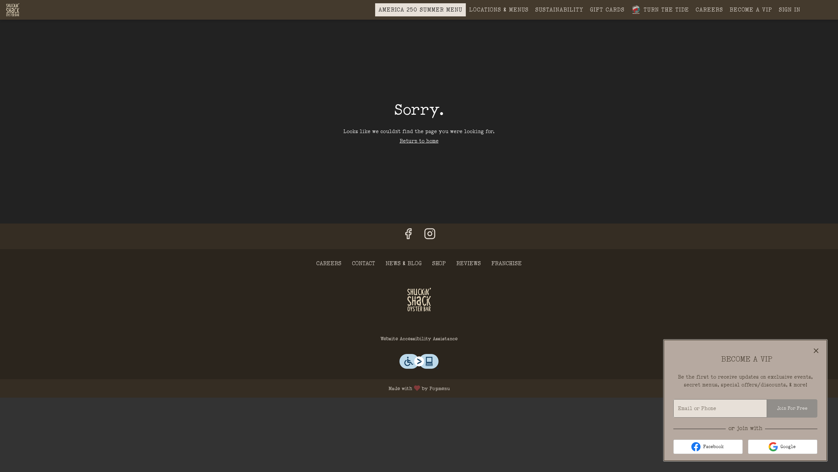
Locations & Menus (499, 9)
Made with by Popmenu (227, 388)
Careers (709, 9)
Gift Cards (607, 9)
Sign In (789, 9)
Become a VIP (751, 9)
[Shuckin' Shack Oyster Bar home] (34, 10)
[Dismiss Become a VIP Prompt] (816, 351)
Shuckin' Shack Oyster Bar (419, 299)
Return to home (419, 141)
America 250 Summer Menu (420, 9)
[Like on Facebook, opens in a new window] (408, 236)
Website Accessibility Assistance (419, 339)
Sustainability (559, 9)
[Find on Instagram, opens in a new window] (430, 236)
